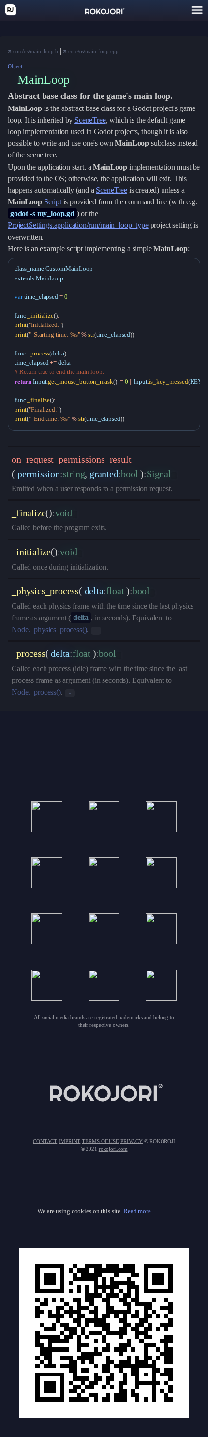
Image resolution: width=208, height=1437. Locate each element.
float (115, 591)
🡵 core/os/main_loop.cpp (90, 51)
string (74, 473)
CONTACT (45, 1141)
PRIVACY (131, 1141)
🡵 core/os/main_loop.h (33, 51)
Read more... (139, 1211)
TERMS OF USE (100, 1141)
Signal (159, 473)
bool (129, 473)
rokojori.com (113, 1149)
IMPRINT (69, 1141)
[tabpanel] (104, 344)
